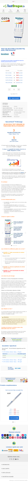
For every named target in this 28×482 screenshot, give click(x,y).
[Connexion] (18, 10)
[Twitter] (12, 459)
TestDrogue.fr (11, 480)
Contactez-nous (19, 82)
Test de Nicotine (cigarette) (14, 390)
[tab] (14, 253)
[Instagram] (14, 459)
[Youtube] (16, 459)
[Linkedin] (18, 459)
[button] (14, 98)
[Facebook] (10, 459)
